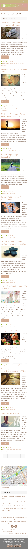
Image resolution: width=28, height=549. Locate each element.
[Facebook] (26, 1)
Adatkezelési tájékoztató (7, 531)
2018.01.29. (10, 280)
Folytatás (4, 57)
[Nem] (26, 543)
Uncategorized (4, 110)
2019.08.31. (10, 148)
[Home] (1, 13)
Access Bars (5, 150)
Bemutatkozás (5, 529)
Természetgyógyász (5, 451)
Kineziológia (12, 63)
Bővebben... (17, 546)
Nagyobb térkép (5, 487)
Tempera (18, 533)
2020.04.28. (10, 61)
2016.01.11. (10, 407)
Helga (4, 61)
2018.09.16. (10, 191)
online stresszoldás (20, 63)
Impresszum (20, 529)
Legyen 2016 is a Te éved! (11, 413)
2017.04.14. (10, 324)
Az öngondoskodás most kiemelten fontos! (12, 505)
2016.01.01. (10, 447)
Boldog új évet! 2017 (9, 331)
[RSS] (24, 1)
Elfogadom (10, 546)
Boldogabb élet (5, 63)
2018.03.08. (10, 235)
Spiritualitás (3, 65)
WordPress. (23, 533)
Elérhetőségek (13, 529)
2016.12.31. (10, 365)
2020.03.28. (10, 106)
